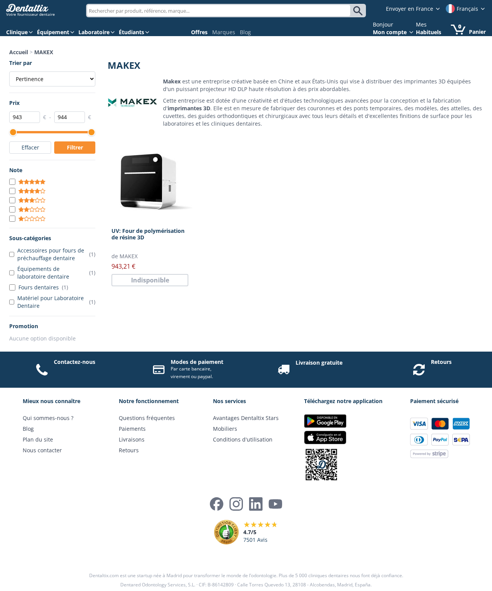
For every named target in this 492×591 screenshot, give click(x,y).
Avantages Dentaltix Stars (246, 418)
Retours (441, 361)
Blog (245, 32)
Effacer (30, 147)
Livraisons (132, 439)
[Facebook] (216, 504)
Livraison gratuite (319, 362)
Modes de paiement (197, 361)
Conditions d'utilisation (243, 439)
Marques (223, 32)
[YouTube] (275, 504)
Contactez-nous (74, 361)
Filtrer (75, 147)
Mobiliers (225, 428)
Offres (199, 32)
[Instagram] (236, 504)
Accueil (18, 52)
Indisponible (150, 280)
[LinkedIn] (256, 504)
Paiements (132, 428)
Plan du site (38, 439)
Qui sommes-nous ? (48, 418)
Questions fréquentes (147, 418)
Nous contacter (42, 450)
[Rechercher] (359, 10)
